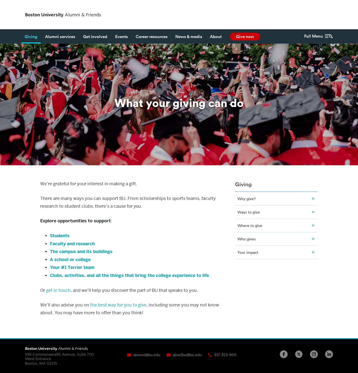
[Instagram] (316, 354)
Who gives (246, 238)
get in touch (58, 290)
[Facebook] (286, 354)
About (216, 36)
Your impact (247, 252)
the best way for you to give (118, 305)
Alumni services (60, 36)
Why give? (246, 198)
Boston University (319, 15)
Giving (31, 36)
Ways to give (248, 212)
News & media (188, 36)
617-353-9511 (225, 354)
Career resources (152, 36)
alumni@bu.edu (146, 354)
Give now (245, 36)
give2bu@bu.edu (187, 354)
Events (121, 36)
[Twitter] (301, 354)
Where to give (249, 225)
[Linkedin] (331, 354)
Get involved (95, 36)
